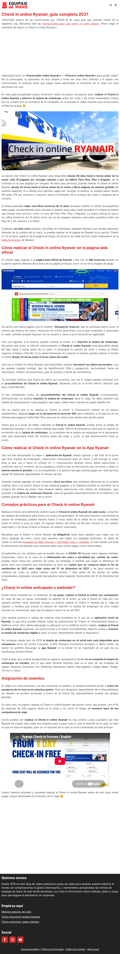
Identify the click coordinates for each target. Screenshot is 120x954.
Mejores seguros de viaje (16, 911)
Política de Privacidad (52, 949)
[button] (110, 5)
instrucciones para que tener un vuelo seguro (70, 23)
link (16, 23)
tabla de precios (11, 240)
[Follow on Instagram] (12, 940)
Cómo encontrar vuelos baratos (20, 921)
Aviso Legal (93, 949)
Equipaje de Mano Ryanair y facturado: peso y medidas (56, 542)
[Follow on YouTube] (20, 940)
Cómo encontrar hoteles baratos (21, 916)
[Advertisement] (60, 52)
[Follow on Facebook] (5, 940)
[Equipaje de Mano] (15, 5)
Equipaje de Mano (30, 949)
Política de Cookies (75, 949)
